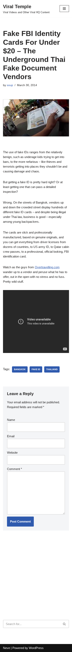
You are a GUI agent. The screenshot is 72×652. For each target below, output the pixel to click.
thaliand (52, 369)
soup (10, 85)
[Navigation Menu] (64, 8)
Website (12, 452)
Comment (14, 469)
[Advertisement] (33, 585)
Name (11, 419)
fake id (36, 369)
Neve (6, 648)
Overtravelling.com (47, 267)
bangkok (20, 369)
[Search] (64, 624)
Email (10, 436)
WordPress (36, 648)
